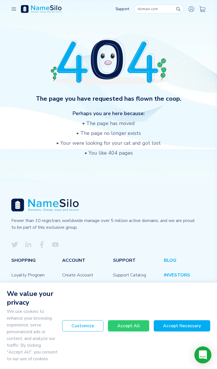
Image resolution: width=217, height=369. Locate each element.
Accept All (128, 326)
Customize (82, 326)
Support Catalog (129, 275)
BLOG (170, 260)
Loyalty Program (28, 275)
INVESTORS (177, 275)
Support (122, 9)
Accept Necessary (182, 326)
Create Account (77, 275)
